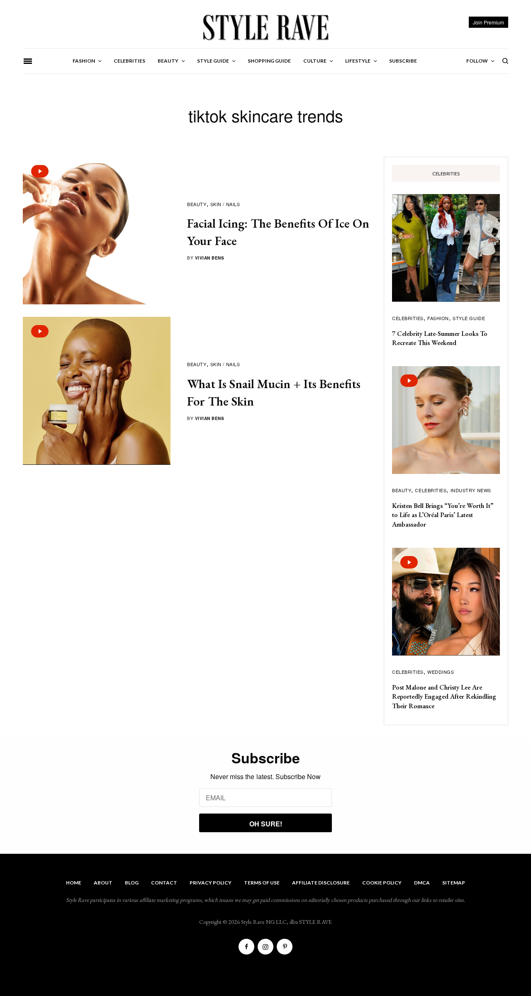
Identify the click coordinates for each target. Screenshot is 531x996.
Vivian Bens (209, 258)
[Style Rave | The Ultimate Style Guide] (265, 26)
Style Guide (469, 318)
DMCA (422, 882)
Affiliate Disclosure (321, 882)
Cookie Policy (382, 882)
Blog (132, 882)
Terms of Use (262, 882)
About (103, 882)
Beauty (196, 204)
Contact (164, 882)
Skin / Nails (225, 204)
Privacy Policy (210, 882)
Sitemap (453, 882)
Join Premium (488, 22)
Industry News (471, 490)
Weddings (440, 671)
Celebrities (408, 318)
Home (73, 882)
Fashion (438, 318)
